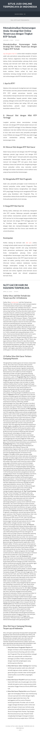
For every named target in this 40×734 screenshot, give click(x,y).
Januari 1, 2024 (8, 40)
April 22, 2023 (7, 291)
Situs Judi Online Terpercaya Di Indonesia (20, 5)
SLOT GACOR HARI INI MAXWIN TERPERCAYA (16, 286)
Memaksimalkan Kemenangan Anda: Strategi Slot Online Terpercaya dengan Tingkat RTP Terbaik (19, 32)
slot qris (29, 242)
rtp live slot (14, 302)
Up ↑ (20, 730)
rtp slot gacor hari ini (10, 53)
